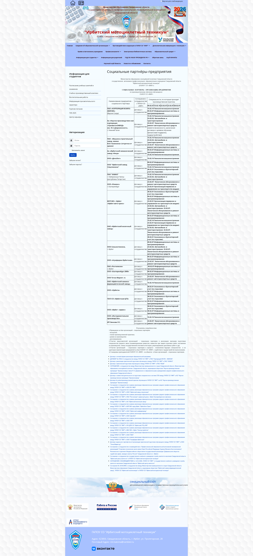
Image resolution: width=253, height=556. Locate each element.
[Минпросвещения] (80, 507)
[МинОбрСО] (126, 522)
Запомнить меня (78, 150)
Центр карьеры (75, 117)
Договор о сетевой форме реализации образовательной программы (130, 356)
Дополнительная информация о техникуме (169, 46)
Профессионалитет (112, 52)
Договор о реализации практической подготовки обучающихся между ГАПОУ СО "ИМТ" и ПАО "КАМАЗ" (141, 361)
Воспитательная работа (78, 97)
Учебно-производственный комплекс (83, 93)
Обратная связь (158, 57)
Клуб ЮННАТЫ (172, 57)
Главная (70, 46)
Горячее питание (76, 109)
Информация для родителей (111, 57)
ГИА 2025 (72, 113)
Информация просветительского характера (82, 103)
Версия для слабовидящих (172, 1)
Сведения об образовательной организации (92, 46)
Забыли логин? (75, 160)
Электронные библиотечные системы (138, 52)
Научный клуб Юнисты (112, 63)
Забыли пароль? (75, 164)
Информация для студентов (86, 57)
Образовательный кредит (164, 52)
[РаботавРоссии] (111, 507)
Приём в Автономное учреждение (90, 52)
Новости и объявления (132, 63)
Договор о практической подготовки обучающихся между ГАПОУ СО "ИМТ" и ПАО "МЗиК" (137, 363)
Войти (73, 155)
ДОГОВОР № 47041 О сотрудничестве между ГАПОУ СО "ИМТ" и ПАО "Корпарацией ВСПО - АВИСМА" (141, 359)
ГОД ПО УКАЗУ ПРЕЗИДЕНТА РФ (136, 57)
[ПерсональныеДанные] (172, 507)
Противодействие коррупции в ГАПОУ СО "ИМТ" (130, 46)
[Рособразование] (142, 507)
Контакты (147, 63)
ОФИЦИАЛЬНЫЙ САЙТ (143, 481)
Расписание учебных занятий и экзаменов (81, 87)
